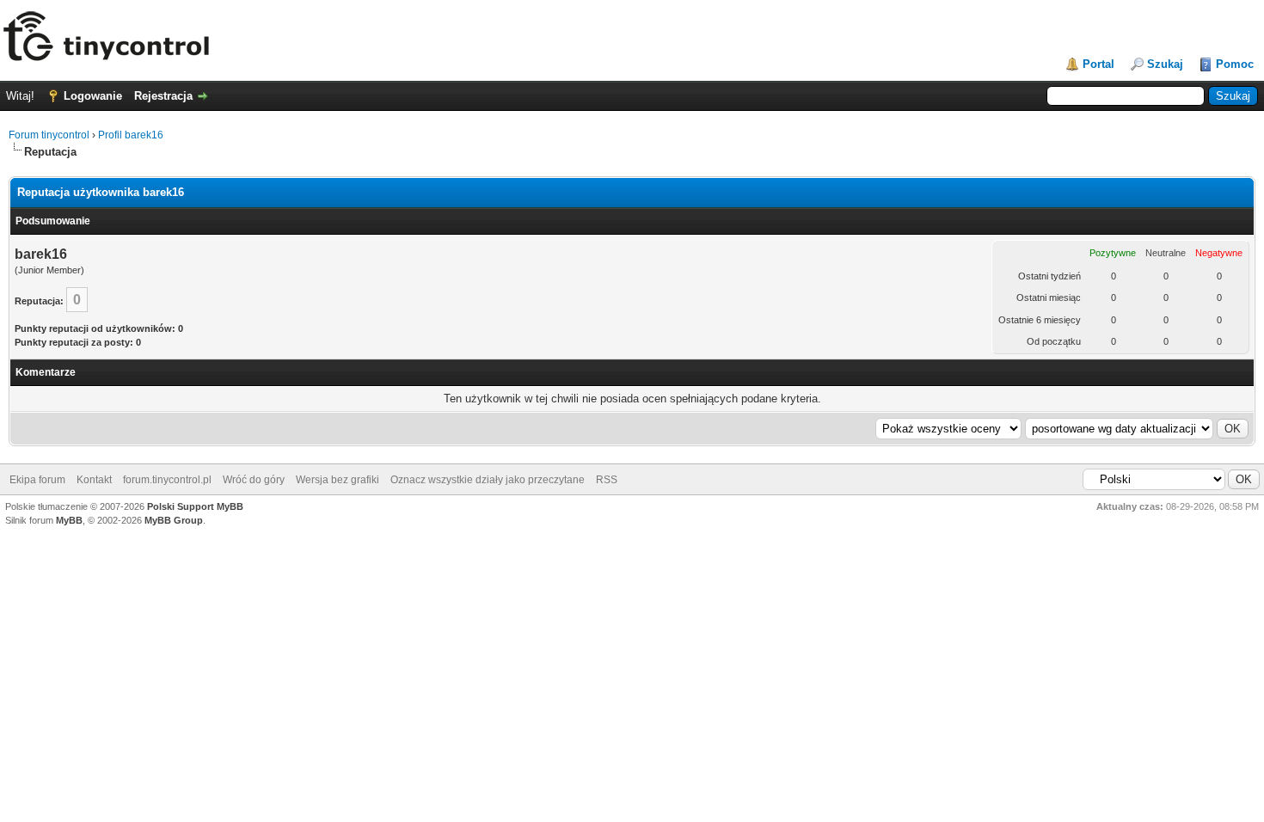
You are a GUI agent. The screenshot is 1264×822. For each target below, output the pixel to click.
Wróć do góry (254, 480)
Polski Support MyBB (195, 506)
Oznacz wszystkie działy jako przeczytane (487, 480)
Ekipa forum (37, 480)
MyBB (69, 520)
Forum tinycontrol (49, 135)
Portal (1098, 64)
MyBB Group (173, 520)
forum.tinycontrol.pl (167, 480)
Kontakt (94, 480)
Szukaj (1165, 64)
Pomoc (1235, 64)
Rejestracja (163, 95)
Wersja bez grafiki (337, 480)
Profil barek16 (130, 135)
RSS (606, 480)
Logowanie (93, 95)
